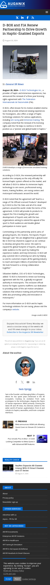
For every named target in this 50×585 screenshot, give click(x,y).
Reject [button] (17, 579)
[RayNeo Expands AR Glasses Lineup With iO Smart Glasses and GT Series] (8, 468)
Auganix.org (29, 341)
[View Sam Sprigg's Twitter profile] (22, 382)
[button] (46, 12)
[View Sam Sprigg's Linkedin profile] (34, 382)
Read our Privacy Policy (13, 570)
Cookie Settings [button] (29, 579)
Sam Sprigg (25, 389)
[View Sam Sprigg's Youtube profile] (28, 382)
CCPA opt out (9, 573)
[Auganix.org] (25, 7)
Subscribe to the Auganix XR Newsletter (25, 332)
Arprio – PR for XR (10, 519)
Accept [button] (8, 579)
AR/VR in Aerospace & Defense (15, 549)
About (5, 493)
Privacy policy (8, 498)
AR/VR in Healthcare (11, 540)
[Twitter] (17, 17)
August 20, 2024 (11, 40)
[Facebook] (27, 17)
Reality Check (12, 459)
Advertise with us (10, 515)
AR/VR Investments (10, 532)
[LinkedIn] (22, 17)
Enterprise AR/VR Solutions (13, 536)
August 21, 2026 (22, 474)
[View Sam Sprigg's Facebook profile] (16, 382)
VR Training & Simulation (12, 544)
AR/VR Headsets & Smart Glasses (16, 553)
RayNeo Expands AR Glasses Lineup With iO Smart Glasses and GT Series (29, 468)
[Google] (33, 17)
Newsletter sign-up (10, 502)
